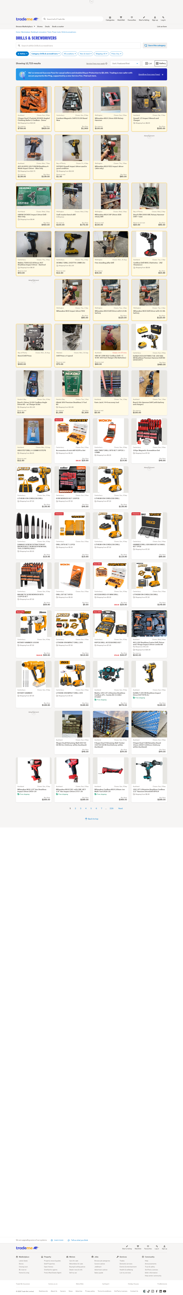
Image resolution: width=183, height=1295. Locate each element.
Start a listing (127, 1249)
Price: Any (115, 54)
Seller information (151, 1273)
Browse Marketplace (24, 26)
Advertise (79, 1291)
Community (149, 1257)
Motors (72, 1257)
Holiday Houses (133, 1284)
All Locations (69, 54)
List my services (125, 1273)
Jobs (96, 1257)
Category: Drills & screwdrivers (44, 53)
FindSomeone (162, 1284)
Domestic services (126, 1264)
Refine (23, 53)
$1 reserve (22, 1270)
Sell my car (73, 1273)
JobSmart (97, 1267)
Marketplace (24, 1257)
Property (47, 1257)
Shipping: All (101, 54)
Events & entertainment (128, 1267)
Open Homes (48, 1267)
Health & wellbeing (126, 1270)
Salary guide (98, 1273)
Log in (163, 20)
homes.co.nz (52, 1284)
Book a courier (58, 26)
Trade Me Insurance (23, 1284)
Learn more (59, 1240)
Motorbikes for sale (76, 1264)
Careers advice (99, 1264)
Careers (63, 1291)
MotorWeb (79, 1284)
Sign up (155, 20)
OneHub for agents (50, 1270)
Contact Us (134, 1291)
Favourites (148, 1249)
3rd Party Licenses (151, 1270)
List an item (162, 26)
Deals (47, 26)
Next (120, 808)
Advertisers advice (100, 1270)
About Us (54, 1291)
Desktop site (43, 1291)
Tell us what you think (79, 1240)
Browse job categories (102, 1261)
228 (111, 808)
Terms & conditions (104, 1291)
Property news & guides (52, 1261)
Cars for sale (73, 1261)
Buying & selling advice (77, 1267)
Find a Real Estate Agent (52, 1273)
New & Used (85, 54)
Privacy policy (90, 1291)
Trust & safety (150, 1267)
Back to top (93, 818)
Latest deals (23, 1261)
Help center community (153, 1276)
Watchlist (138, 1249)
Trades (122, 1261)
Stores (40, 26)
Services (123, 1257)
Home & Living (24, 1273)
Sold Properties (49, 1264)
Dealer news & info (75, 1270)
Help (146, 1261)
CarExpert (105, 1284)
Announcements (150, 1264)
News (71, 1291)
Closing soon (23, 1267)
